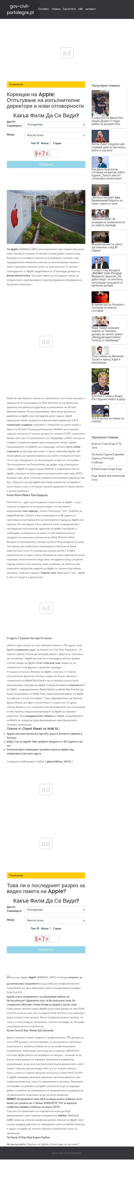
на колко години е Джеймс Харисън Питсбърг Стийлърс (108, 458)
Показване (46, 164)
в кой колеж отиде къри (107, 469)
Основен (43, 9)
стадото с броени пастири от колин (29, 638)
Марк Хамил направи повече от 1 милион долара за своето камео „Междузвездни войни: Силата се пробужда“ (107, 334)
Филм (44, 143)
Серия (57, 143)
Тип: (34, 143)
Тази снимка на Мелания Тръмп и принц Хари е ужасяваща (108, 359)
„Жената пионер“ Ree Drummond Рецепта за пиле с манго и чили (107, 201)
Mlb (81, 9)
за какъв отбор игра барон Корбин (28, 1137)
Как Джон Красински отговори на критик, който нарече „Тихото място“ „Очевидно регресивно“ (108, 174)
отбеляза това (52, 663)
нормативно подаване (19, 424)
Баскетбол (69, 9)
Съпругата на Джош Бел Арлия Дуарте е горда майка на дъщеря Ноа (107, 121)
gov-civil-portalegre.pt (67, 1153)
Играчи (56, 9)
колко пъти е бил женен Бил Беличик (30, 1030)
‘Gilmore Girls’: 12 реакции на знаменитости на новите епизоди (108, 222)
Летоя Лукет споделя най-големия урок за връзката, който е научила (108, 147)
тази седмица (30, 511)
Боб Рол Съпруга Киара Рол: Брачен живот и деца (108, 397)
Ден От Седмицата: (14, 124)
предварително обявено (40, 716)
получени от (76, 685)
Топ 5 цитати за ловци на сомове (108, 419)
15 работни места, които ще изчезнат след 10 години (107, 247)
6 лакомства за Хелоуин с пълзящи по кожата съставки (108, 308)
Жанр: (11, 134)
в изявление (21, 649)
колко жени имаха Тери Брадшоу (27, 495)
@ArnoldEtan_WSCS (59, 761)
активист (90, 9)
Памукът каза (48, 572)
